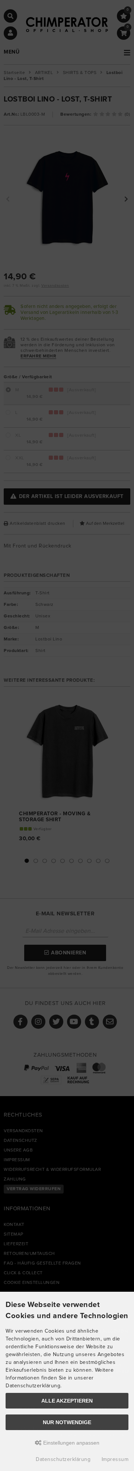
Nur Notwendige (67, 1422)
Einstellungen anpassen (70, 1443)
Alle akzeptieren (67, 1401)
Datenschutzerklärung (63, 1459)
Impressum (115, 1459)
